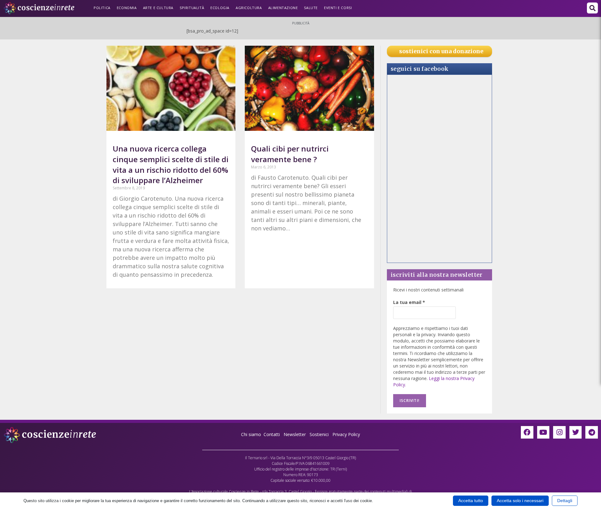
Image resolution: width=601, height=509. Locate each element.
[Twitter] (575, 432)
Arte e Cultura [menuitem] (158, 7)
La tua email (409, 302)
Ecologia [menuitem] (219, 7)
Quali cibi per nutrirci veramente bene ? (290, 153)
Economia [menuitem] (127, 7)
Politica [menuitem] (102, 7)
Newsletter (295, 434)
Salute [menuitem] (311, 7)
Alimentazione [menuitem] (283, 7)
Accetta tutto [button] (470, 500)
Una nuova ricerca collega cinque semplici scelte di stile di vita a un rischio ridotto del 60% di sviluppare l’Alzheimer (171, 164)
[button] (592, 8)
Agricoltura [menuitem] (249, 7)
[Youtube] (543, 432)
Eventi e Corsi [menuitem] (338, 7)
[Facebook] (527, 432)
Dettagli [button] (564, 500)
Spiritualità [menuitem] (192, 7)
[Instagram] (559, 432)
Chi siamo (251, 434)
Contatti (272, 434)
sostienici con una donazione (441, 51)
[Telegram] (591, 432)
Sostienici (320, 434)
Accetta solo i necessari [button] (520, 500)
